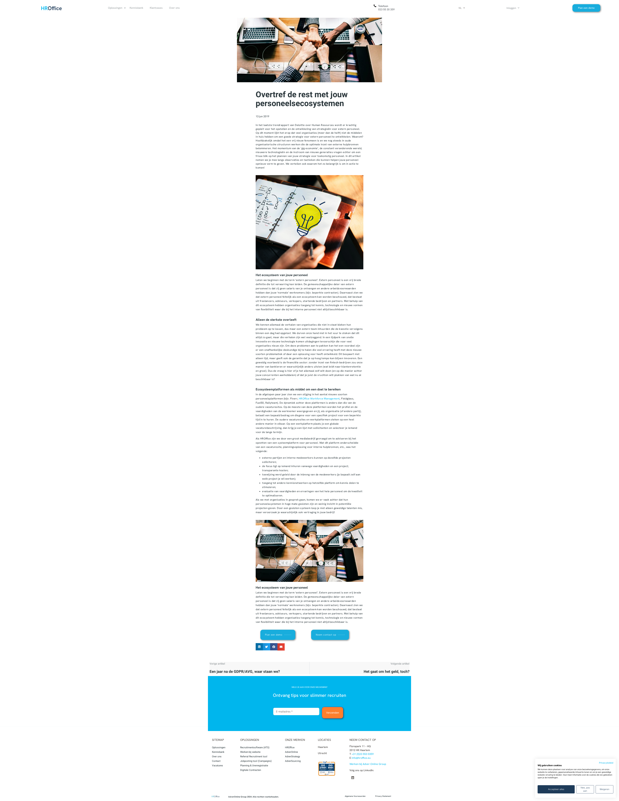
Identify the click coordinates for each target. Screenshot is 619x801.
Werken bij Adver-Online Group (367, 764)
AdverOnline (291, 752)
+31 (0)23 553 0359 (363, 754)
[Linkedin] (352, 778)
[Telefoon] (375, 6)
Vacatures (217, 765)
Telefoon (383, 6)
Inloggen (511, 8)
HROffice (290, 747)
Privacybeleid (606, 762)
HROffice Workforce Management (319, 398)
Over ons (216, 756)
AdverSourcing (293, 761)
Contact (216, 761)
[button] (259, 646)
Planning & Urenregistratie (254, 765)
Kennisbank (218, 752)
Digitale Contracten (250, 770)
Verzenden (332, 712)
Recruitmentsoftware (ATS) (254, 747)
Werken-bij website (250, 752)
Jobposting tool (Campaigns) (256, 761)
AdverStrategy (292, 756)
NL (460, 8)
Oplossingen (218, 747)
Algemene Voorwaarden (355, 796)
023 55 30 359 (386, 9)
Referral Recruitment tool (253, 756)
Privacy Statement (383, 796)
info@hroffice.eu (361, 758)
